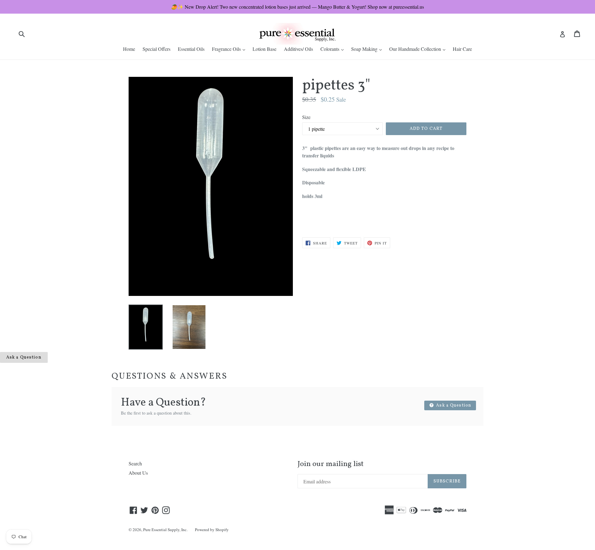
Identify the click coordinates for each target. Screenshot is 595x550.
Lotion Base (264, 49)
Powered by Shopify (212, 529)
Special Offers (156, 49)
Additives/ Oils (298, 49)
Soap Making (368, 48)
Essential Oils (191, 49)
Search (135, 463)
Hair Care (462, 49)
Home (129, 49)
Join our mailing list (331, 464)
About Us (138, 472)
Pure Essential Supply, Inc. (165, 529)
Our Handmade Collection (418, 48)
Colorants (333, 48)
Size (306, 117)
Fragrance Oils (230, 48)
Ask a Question (24, 357)
